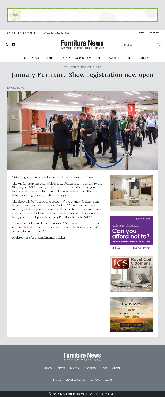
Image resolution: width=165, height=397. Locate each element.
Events (48, 57)
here (27, 237)
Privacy (95, 379)
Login (141, 32)
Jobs (98, 57)
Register (155, 32)
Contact (144, 57)
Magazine (90, 367)
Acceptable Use (76, 379)
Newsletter (113, 57)
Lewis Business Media (20, 33)
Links (108, 379)
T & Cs (57, 379)
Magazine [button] (82, 57)
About (130, 57)
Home (22, 57)
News (35, 57)
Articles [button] (63, 57)
